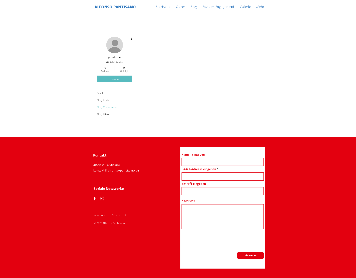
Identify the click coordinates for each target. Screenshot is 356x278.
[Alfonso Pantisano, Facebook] (94, 198)
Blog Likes (102, 114)
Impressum (100, 215)
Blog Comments (106, 107)
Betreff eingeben (194, 183)
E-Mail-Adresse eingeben (199, 169)
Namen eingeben (193, 154)
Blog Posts (102, 100)
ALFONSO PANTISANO (115, 7)
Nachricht (188, 200)
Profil (99, 93)
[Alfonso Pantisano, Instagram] (102, 198)
